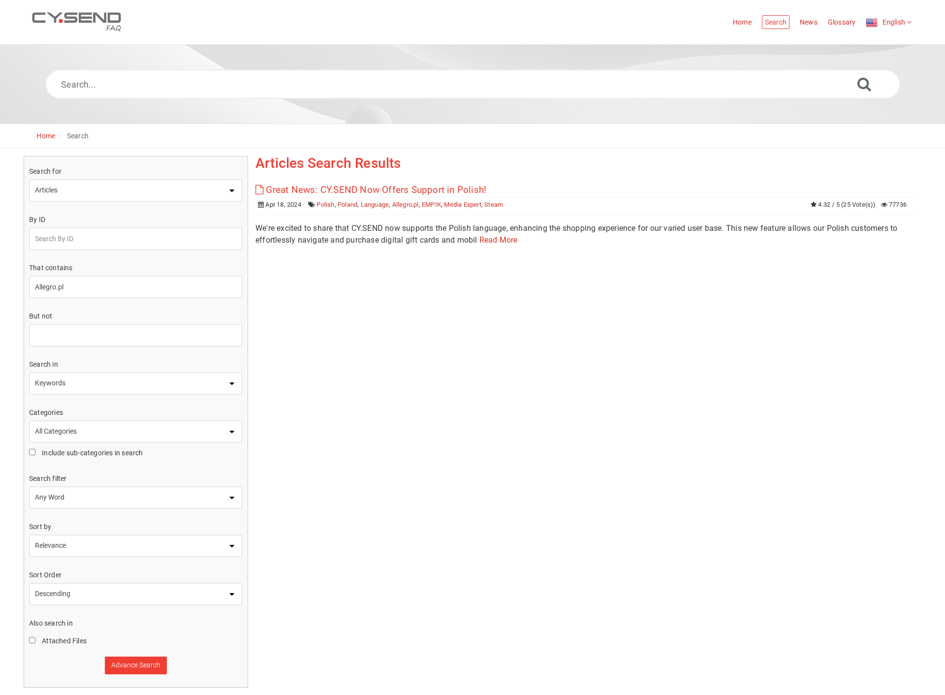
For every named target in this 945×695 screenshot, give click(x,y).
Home (45, 136)
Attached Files (63, 641)
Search (78, 136)
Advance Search (135, 665)
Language (375, 204)
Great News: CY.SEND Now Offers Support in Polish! (374, 189)
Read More (498, 240)
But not (40, 316)
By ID (37, 219)
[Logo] (76, 22)
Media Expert (462, 204)
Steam (493, 204)
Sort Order (45, 575)
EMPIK (431, 204)
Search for (45, 171)
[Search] (864, 83)
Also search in (51, 623)
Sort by (40, 527)
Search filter (48, 478)
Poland (347, 204)
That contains (51, 268)
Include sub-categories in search (91, 453)
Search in (43, 364)
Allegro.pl (405, 204)
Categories (46, 412)
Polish (325, 204)
